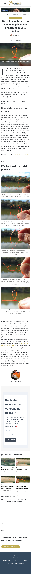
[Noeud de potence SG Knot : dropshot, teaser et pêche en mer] (8, 462)
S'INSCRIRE (11, 440)
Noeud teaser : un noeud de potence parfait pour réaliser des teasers (22, 487)
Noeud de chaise (17, 155)
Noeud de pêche (13, 14)
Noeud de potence (24, 14)
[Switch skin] (26, 4)
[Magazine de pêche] (15, 3)
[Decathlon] (15, 9)
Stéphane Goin (16, 35)
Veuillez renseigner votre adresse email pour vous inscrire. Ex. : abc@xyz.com (14, 435)
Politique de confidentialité (11, 566)
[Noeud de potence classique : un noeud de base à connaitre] (23, 462)
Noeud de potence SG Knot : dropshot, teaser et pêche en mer (8, 469)
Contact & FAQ (23, 566)
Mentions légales (19, 563)
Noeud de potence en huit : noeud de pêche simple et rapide (7, 486)
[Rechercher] (29, 4)
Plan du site (10, 563)
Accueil (5, 14)
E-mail (3, 530)
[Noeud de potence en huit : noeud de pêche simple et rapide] (8, 479)
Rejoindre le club (10, 426)
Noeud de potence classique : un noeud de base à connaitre (22, 469)
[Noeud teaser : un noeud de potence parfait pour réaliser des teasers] (23, 479)
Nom (3, 523)
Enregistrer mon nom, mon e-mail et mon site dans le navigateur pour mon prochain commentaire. (14, 540)
